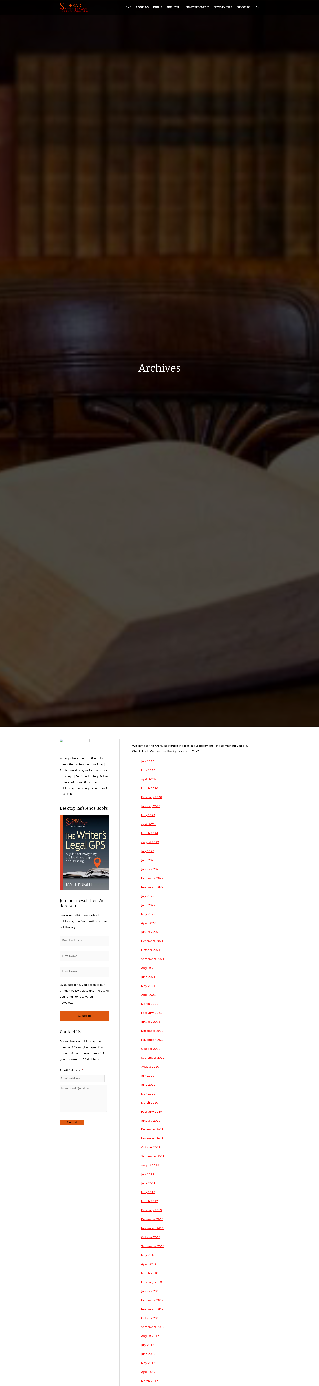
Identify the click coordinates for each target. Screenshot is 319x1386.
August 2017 (150, 1336)
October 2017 (150, 1318)
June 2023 (148, 860)
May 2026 (148, 770)
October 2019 (150, 1147)
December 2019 (152, 1129)
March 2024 (149, 833)
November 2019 (152, 1138)
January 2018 (150, 1291)
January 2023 (150, 869)
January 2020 (150, 1120)
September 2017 (152, 1327)
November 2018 (152, 1228)
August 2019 (150, 1165)
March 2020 (149, 1102)
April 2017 (148, 1372)
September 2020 (152, 1057)
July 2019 (147, 1174)
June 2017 (148, 1354)
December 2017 (152, 1300)
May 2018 (148, 1255)
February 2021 (151, 1013)
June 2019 (148, 1183)
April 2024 (148, 824)
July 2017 (147, 1345)
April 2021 (148, 995)
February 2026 (151, 797)
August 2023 (150, 842)
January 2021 (150, 1022)
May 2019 (148, 1192)
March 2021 (149, 1004)
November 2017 (152, 1309)
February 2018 (151, 1282)
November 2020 (152, 1040)
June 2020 (148, 1084)
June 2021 (148, 977)
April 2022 (148, 923)
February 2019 (151, 1210)
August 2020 (150, 1066)
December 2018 (152, 1219)
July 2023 (147, 851)
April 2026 (148, 779)
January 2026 (150, 806)
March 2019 (149, 1201)
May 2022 (148, 914)
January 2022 (150, 932)
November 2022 (152, 887)
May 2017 (148, 1363)
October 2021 (150, 950)
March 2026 (149, 788)
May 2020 (148, 1093)
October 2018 (150, 1237)
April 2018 (148, 1264)
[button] (257, 7)
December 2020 (152, 1031)
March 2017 (149, 1381)
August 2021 (150, 968)
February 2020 (151, 1111)
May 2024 (148, 815)
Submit (72, 1122)
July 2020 (147, 1075)
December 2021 (152, 941)
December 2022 (152, 878)
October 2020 (150, 1049)
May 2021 (148, 986)
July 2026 (147, 761)
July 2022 (147, 896)
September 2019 (152, 1156)
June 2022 (148, 905)
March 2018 (149, 1273)
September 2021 (152, 959)
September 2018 (152, 1246)
